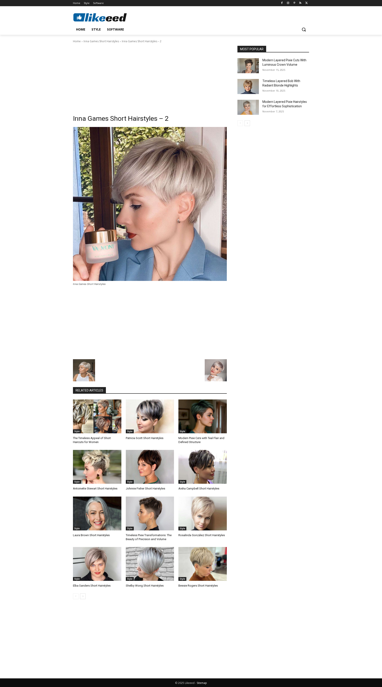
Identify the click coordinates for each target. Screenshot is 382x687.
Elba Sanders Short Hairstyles (92, 585)
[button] (303, 29)
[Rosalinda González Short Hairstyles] (202, 513)
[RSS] (300, 3)
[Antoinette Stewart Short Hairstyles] (97, 467)
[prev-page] (75, 596)
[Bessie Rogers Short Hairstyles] (202, 564)
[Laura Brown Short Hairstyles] (97, 513)
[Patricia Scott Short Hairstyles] (150, 416)
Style (77, 431)
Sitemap (202, 683)
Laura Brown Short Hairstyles (91, 535)
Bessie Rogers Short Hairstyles (198, 585)
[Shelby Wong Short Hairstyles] (150, 564)
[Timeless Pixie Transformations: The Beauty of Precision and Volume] (150, 513)
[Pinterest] (294, 3)
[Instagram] (288, 3)
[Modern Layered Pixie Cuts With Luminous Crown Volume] (248, 65)
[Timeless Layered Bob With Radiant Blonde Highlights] (248, 86)
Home (77, 41)
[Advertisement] (150, 77)
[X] (306, 3)
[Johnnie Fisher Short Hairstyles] (150, 467)
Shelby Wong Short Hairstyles (145, 585)
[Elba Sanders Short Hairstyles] (97, 564)
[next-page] (83, 596)
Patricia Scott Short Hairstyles (144, 438)
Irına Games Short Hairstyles (101, 41)
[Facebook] (282, 3)
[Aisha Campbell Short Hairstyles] (202, 467)
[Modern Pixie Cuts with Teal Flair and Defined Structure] (202, 416)
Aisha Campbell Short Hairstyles (198, 488)
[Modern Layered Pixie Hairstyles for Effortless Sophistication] (248, 107)
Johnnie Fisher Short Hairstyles (145, 488)
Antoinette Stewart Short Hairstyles (95, 488)
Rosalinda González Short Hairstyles (201, 535)
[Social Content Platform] (108, 17)
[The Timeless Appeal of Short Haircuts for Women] (97, 416)
